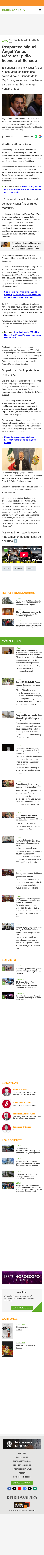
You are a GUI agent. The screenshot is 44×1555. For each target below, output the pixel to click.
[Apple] (30, 1488)
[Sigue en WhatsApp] (36, 136)
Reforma (18, 569)
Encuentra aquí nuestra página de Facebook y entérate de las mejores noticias (20, 440)
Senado (30, 569)
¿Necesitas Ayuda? (22, 1483)
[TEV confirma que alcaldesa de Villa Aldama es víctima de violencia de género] (8, 612)
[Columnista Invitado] (6, 1104)
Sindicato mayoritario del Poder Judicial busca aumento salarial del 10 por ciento (22, 189)
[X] (14, 1488)
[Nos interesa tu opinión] (22, 1444)
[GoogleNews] (25, 1488)
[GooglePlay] (35, 1488)
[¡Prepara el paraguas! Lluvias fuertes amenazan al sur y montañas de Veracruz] (8, 1175)
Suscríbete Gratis (22, 1308)
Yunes (6, 569)
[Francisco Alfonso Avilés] (6, 1116)
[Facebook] (9, 1488)
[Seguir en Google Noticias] (40, 136)
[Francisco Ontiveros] (6, 1128)
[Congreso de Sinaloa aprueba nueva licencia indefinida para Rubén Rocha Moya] (8, 908)
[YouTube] (19, 1488)
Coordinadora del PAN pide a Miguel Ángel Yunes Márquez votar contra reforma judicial (22, 335)
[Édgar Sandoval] (6, 1091)
